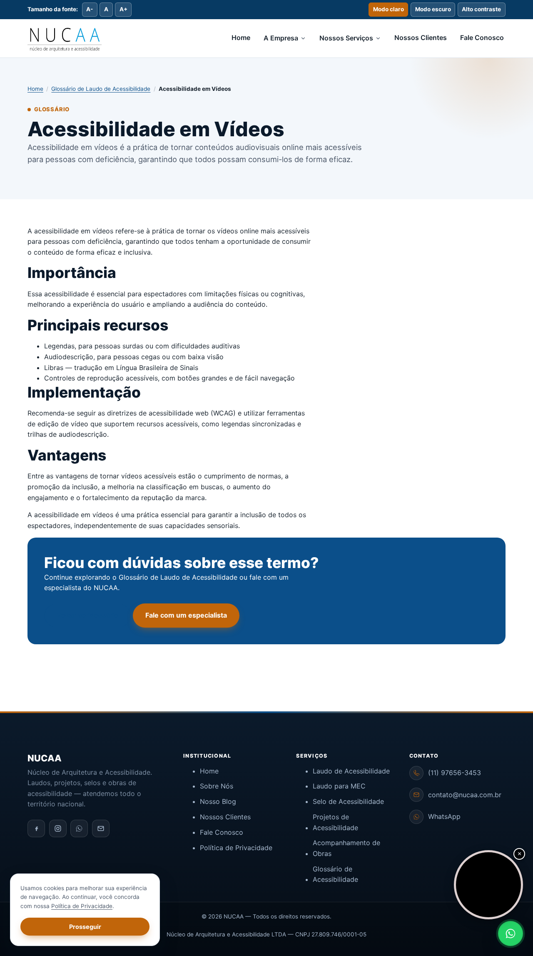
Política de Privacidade (236, 847)
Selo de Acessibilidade (348, 801)
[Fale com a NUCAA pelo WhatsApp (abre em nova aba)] (510, 933)
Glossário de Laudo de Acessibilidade (100, 88)
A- (89, 9)
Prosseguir (85, 926)
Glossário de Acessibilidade (335, 874)
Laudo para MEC (339, 786)
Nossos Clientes (420, 37)
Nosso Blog (218, 801)
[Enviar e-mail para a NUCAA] (101, 828)
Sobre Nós (216, 786)
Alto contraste (481, 9)
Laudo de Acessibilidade (351, 771)
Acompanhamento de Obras (346, 848)
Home (241, 37)
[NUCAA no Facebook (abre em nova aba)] (36, 828)
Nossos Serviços (346, 38)
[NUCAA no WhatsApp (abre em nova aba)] (79, 828)
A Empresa (281, 38)
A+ (123, 9)
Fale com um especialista (186, 615)
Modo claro (388, 9)
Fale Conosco (482, 37)
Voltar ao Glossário (87, 615)
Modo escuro (433, 9)
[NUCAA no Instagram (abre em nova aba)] (58, 828)
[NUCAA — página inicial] (64, 38)
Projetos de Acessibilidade (335, 822)
